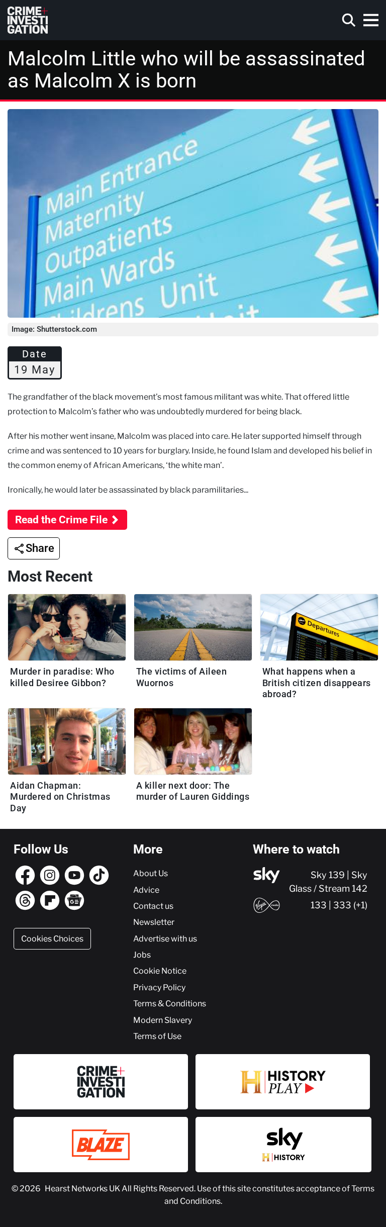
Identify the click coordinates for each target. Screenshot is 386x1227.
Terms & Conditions (169, 1003)
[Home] (28, 20)
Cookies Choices (52, 938)
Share (40, 548)
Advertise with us (165, 938)
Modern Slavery (162, 1020)
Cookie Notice (159, 971)
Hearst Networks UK (83, 1188)
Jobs (142, 955)
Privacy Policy (159, 987)
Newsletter (153, 922)
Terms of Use (157, 1036)
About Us (150, 873)
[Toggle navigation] (370, 20)
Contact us (153, 906)
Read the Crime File (61, 520)
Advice (146, 890)
